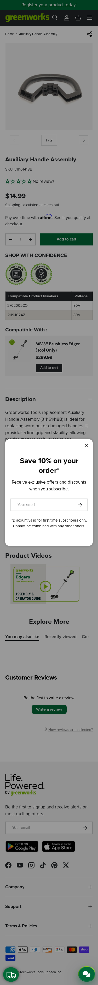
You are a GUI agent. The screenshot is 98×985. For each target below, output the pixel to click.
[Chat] (86, 974)
